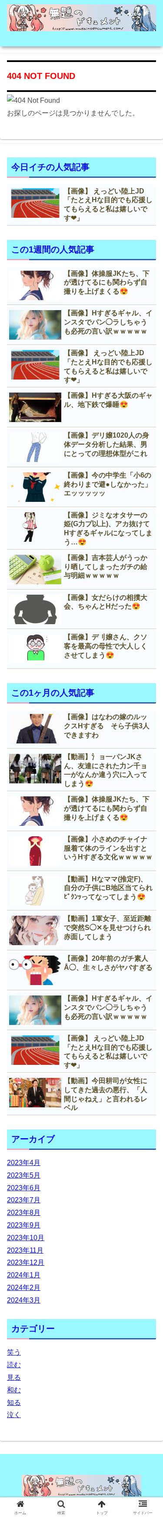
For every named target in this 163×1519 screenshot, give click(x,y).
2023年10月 (25, 1237)
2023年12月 (25, 1262)
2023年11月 (25, 1250)
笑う (14, 1352)
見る (14, 1377)
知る (14, 1402)
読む (14, 1364)
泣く (14, 1414)
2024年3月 (23, 1300)
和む (14, 1390)
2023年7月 (23, 1200)
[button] (145, 1011)
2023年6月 (23, 1188)
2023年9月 (23, 1225)
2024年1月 (23, 1275)
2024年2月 (23, 1287)
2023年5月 (23, 1175)
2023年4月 (23, 1162)
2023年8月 (23, 1212)
